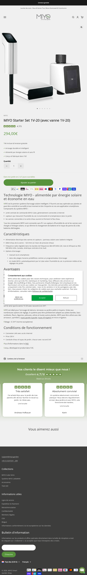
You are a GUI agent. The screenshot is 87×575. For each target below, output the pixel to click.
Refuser (66, 298)
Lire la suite (22, 404)
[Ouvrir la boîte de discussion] (82, 570)
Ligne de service (8, 500)
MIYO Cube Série (8, 475)
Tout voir (5, 486)
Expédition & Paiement (10, 504)
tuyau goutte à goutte (29, 317)
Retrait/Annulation (9, 507)
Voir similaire (64, 561)
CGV (3, 518)
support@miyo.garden (10, 457)
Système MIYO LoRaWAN (11, 479)
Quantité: (7, 161)
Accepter (42, 298)
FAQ (27, 343)
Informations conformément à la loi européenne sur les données (26, 526)
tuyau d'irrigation (45, 317)
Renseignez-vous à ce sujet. (78, 561)
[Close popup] (83, 539)
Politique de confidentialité (42, 291)
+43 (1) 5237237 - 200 (10, 461)
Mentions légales (8, 515)
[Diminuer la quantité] (7, 166)
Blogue (4, 522)
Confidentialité (7, 511)
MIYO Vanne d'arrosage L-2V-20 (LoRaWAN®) (73, 552)
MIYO (6, 115)
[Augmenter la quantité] (21, 166)
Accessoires (6, 482)
